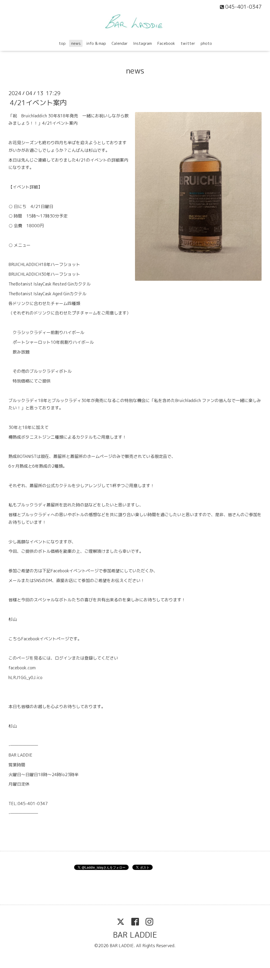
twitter (188, 43)
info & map (96, 43)
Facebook (166, 43)
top (62, 43)
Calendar (120, 43)
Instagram (142, 43)
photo (206, 43)
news (76, 43)
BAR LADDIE (135, 934)
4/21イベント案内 (38, 102)
